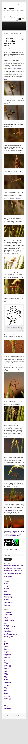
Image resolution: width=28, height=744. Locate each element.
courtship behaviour (12, 532)
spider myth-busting (8, 597)
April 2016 (6, 663)
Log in (5, 705)
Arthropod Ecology (8, 611)
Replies (18, 535)
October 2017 (7, 657)
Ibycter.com (14, 55)
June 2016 (6, 660)
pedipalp (15, 244)
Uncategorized (7, 605)
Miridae (5, 79)
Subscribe (7, 559)
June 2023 (6, 643)
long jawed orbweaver (12, 534)
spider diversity (16, 531)
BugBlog (6, 619)
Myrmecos (6, 628)
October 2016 (7, 659)
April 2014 (6, 692)
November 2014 (7, 682)
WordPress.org (7, 710)
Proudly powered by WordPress (14, 715)
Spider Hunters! (16, 29)
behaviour (10, 531)
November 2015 (7, 666)
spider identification (8, 596)
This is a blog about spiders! (9, 26)
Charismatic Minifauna (9, 620)
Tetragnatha (6, 535)
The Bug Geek (7, 633)
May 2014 (6, 690)
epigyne (17, 247)
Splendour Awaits (8, 631)
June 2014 (6, 689)
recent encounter (15, 59)
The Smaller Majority (8, 636)
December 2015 (7, 665)
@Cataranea (14, 549)
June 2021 (6, 651)
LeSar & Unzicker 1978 (9, 510)
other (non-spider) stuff (9, 590)
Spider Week (7, 601)
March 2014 (6, 693)
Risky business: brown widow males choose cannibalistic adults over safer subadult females (12, 575)
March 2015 (6, 679)
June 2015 (6, 674)
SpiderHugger (7, 630)
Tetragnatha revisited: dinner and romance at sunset (10, 42)
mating (19, 534)
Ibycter (5, 623)
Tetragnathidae (12, 535)
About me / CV (12, 23)
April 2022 (6, 648)
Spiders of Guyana (8, 602)
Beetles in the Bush (8, 614)
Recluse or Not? (7, 29)
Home (5, 23)
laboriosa (6, 534)
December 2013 (7, 698)
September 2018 (7, 654)
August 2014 (6, 685)
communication (7, 585)
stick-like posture (17, 198)
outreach (6, 591)
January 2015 (7, 681)
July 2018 (6, 655)
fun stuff (6, 586)
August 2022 (6, 646)
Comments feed (7, 708)
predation (6, 593)
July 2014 (6, 687)
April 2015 (6, 678)
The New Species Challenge (10, 634)
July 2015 (6, 673)
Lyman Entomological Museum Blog (12, 626)
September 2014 (7, 684)
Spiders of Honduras (8, 604)
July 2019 (6, 652)
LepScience (6, 625)
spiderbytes (9, 8)
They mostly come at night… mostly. (12, 568)
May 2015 (6, 676)
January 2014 (7, 696)
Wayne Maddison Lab (9, 637)
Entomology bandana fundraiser (11, 578)
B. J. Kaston (15, 297)
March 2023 (6, 644)
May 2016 (6, 662)
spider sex (22, 531)
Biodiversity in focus (8, 615)
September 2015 (7, 670)
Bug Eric (6, 617)
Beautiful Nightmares (9, 612)
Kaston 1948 (15, 327)
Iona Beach (19, 532)
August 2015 (6, 671)
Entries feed (6, 707)
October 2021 (7, 649)
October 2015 (7, 668)
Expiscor (6, 622)
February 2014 (7, 695)
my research (6, 588)
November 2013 (7, 700)
